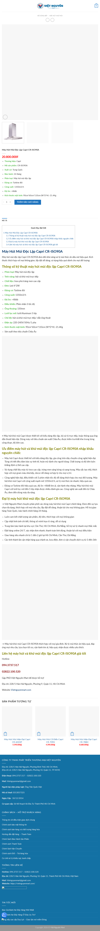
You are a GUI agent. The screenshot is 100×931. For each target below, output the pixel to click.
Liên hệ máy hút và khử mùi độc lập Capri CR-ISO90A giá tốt (32, 245)
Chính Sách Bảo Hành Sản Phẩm (15, 839)
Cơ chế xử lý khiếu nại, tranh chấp (16, 858)
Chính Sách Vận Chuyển (12, 849)
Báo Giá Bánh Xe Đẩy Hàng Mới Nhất (18, 910)
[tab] (4, 220)
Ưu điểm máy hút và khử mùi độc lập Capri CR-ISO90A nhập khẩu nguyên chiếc (40, 239)
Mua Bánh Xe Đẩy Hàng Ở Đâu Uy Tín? (19, 915)
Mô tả (4, 220)
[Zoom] (5, 117)
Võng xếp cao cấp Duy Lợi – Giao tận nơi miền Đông (24, 920)
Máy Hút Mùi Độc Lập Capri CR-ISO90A (20, 233)
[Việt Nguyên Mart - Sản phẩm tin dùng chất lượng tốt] (50, 5)
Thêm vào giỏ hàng (28, 202)
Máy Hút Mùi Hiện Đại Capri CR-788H (84, 740)
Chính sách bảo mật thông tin (14, 825)
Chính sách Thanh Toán (11, 844)
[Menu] (3, 6)
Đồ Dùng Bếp (42, 15)
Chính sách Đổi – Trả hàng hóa (15, 854)
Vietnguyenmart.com (21, 690)
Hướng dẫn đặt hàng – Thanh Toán (16, 834)
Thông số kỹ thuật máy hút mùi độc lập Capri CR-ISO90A (30, 236)
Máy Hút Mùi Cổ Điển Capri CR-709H (50, 740)
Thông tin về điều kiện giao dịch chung (18, 820)
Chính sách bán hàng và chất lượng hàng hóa (21, 830)
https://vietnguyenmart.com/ (22, 884)
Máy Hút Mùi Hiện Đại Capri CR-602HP (17, 740)
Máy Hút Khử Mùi (56, 15)
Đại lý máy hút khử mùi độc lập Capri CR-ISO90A (27, 242)
